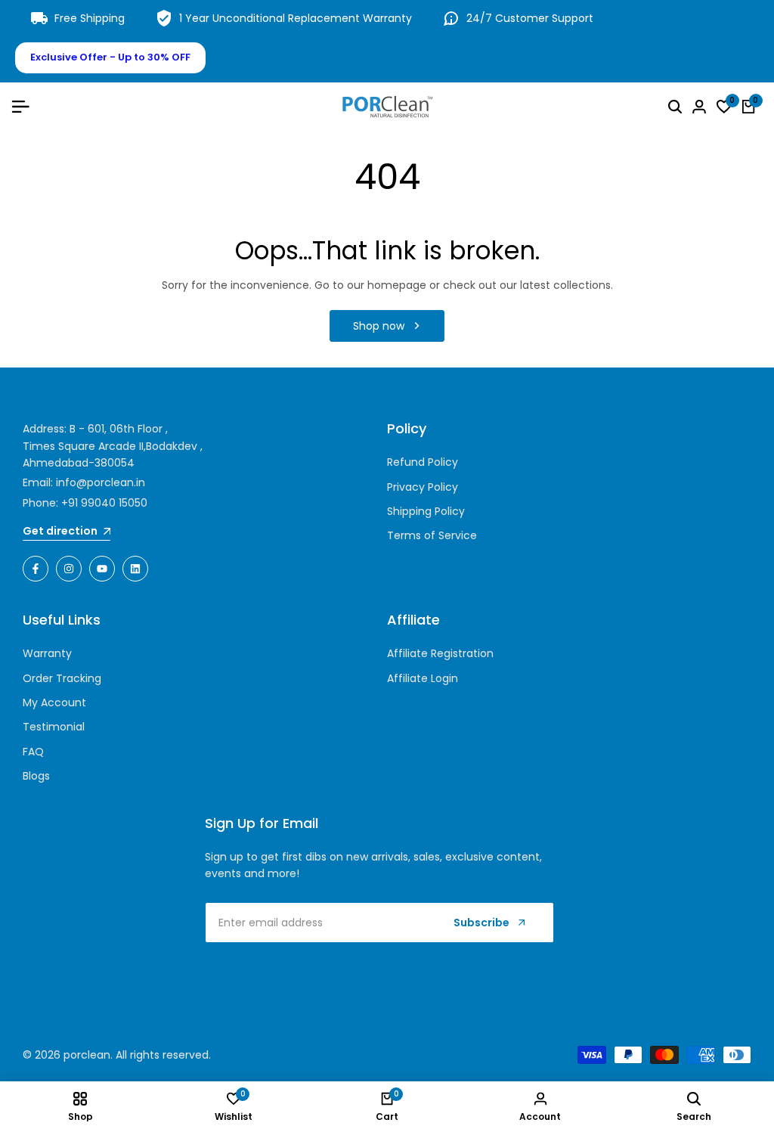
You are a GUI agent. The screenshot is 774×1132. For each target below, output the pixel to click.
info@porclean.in (100, 482)
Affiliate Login (422, 678)
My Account (54, 702)
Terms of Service (432, 535)
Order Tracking (62, 678)
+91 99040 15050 (104, 502)
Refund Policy (422, 462)
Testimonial (54, 726)
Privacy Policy (422, 487)
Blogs (36, 775)
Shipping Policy (426, 511)
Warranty (47, 653)
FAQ (33, 751)
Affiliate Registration (440, 653)
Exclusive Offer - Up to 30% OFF (110, 57)
